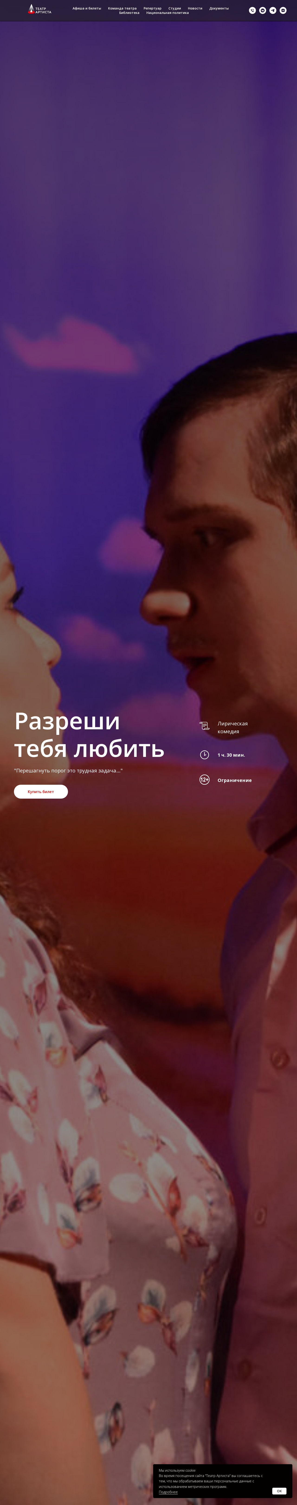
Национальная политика (167, 12)
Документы (219, 8)
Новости (195, 8)
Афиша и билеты (87, 8)
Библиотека (129, 12)
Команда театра (122, 8)
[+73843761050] (252, 10)
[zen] (283, 10)
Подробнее (168, 1491)
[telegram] (272, 10)
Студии (174, 8)
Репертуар (152, 8)
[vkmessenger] (262, 10)
